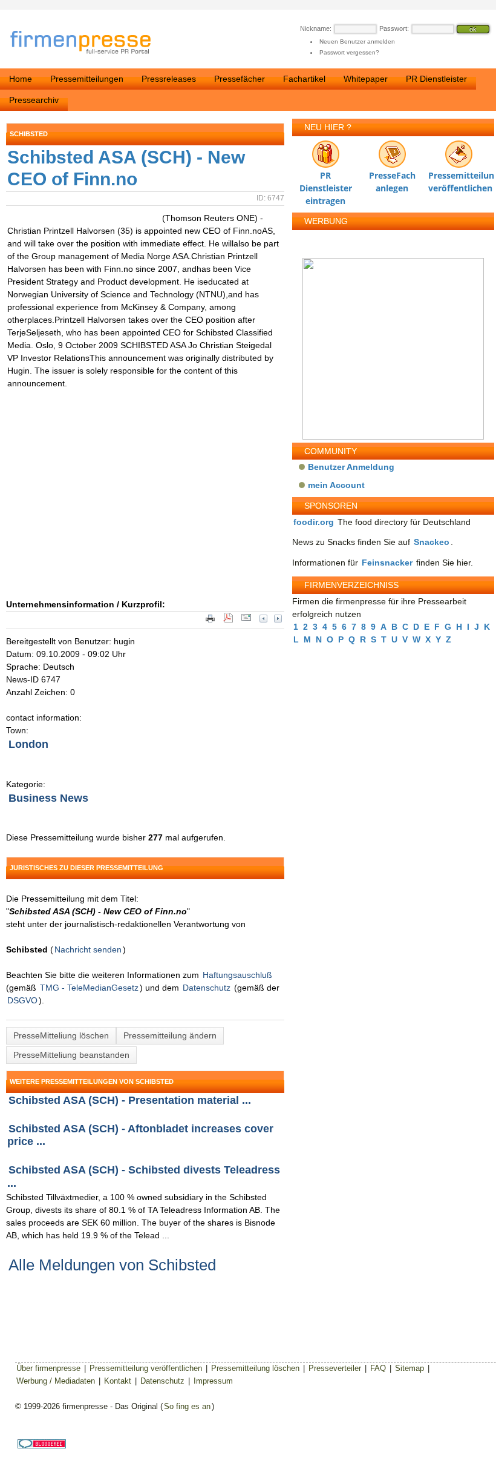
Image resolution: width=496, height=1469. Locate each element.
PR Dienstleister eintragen (325, 178)
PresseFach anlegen (392, 178)
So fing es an (187, 1406)
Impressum (213, 1380)
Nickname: (315, 28)
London (28, 744)
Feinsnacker (387, 562)
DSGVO (22, 1000)
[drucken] (210, 621)
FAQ (378, 1368)
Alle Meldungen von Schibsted (112, 1265)
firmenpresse (88, 43)
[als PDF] (228, 621)
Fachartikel (304, 79)
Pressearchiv (34, 100)
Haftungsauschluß (237, 975)
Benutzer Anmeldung (351, 467)
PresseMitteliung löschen (61, 1035)
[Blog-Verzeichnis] (42, 1445)
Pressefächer (239, 79)
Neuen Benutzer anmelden (357, 41)
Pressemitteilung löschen (255, 1368)
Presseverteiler (334, 1368)
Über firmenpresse (48, 1368)
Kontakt (117, 1380)
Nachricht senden (88, 949)
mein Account (336, 485)
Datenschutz (206, 987)
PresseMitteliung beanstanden (71, 1055)
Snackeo (431, 542)
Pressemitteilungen (86, 79)
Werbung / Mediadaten (55, 1380)
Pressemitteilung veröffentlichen (458, 178)
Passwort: (394, 28)
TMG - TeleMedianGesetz (89, 987)
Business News (48, 798)
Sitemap (409, 1368)
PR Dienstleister (436, 79)
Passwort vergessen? (349, 52)
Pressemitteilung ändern (170, 1035)
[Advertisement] (187, 507)
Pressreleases (169, 79)
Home (20, 79)
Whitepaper (366, 79)
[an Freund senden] (246, 621)
